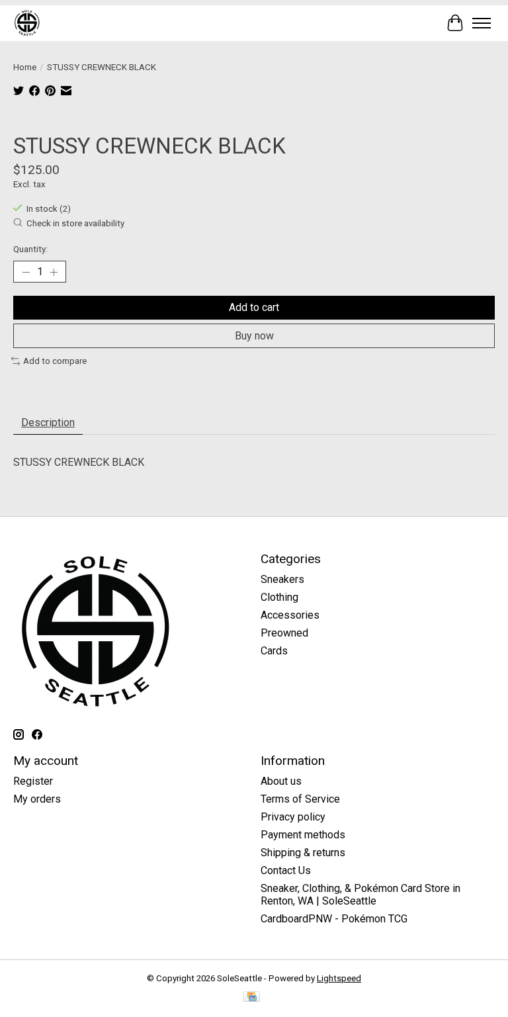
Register (33, 781)
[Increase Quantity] (53, 272)
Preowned (284, 633)
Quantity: (30, 249)
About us (281, 781)
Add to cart (254, 307)
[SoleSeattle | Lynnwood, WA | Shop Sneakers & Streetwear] (26, 22)
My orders (37, 799)
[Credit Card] (251, 997)
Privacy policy (293, 817)
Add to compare (55, 361)
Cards (274, 650)
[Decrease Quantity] (25, 272)
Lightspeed (339, 978)
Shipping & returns (303, 852)
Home (24, 67)
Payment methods (303, 834)
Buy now (254, 336)
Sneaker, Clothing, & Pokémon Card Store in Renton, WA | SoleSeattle (360, 894)
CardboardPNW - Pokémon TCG (334, 918)
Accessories (290, 615)
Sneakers (282, 579)
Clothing (279, 597)
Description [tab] (48, 422)
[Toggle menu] (481, 23)
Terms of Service (300, 799)
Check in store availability (75, 223)
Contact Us (286, 870)
